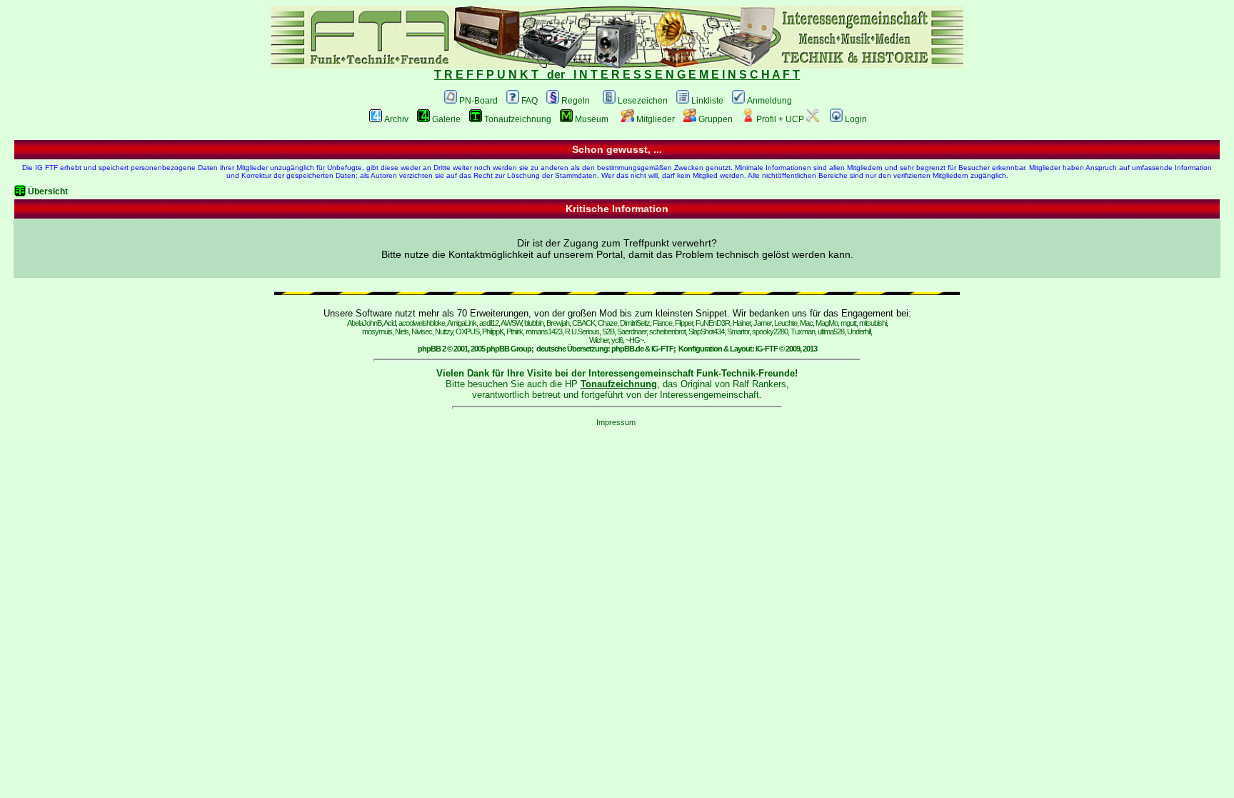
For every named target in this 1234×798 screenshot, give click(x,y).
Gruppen (715, 119)
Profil (766, 119)
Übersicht (48, 191)
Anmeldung (769, 101)
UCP (795, 119)
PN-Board (478, 101)
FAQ (529, 101)
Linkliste (707, 101)
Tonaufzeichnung (517, 119)
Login (856, 119)
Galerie (446, 119)
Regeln (575, 101)
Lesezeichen (643, 101)
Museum (591, 119)
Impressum (616, 422)
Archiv (396, 119)
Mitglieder (655, 119)
